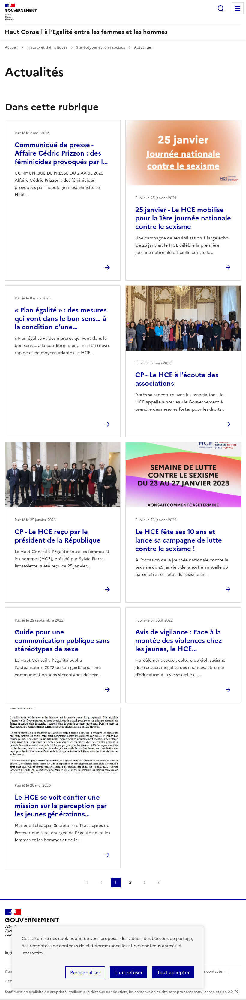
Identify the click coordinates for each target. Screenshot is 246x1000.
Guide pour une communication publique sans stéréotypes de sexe (62, 640)
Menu (238, 8)
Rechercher (221, 8)
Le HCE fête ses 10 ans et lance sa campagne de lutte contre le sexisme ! (178, 540)
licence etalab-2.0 (217, 992)
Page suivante (144, 882)
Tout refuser (128, 972)
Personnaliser (85, 972)
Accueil (11, 47)
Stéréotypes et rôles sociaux (100, 47)
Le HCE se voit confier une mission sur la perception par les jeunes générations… (61, 805)
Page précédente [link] (101, 882)
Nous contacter (210, 971)
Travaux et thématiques (47, 47)
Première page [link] (87, 882)
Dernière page (159, 882)
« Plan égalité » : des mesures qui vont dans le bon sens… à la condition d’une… (61, 318)
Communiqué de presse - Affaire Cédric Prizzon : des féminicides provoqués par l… (61, 153)
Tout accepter (173, 972)
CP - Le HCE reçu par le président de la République (57, 536)
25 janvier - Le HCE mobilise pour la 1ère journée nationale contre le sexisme (183, 218)
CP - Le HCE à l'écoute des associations (176, 379)
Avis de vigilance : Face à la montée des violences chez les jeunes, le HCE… (178, 640)
